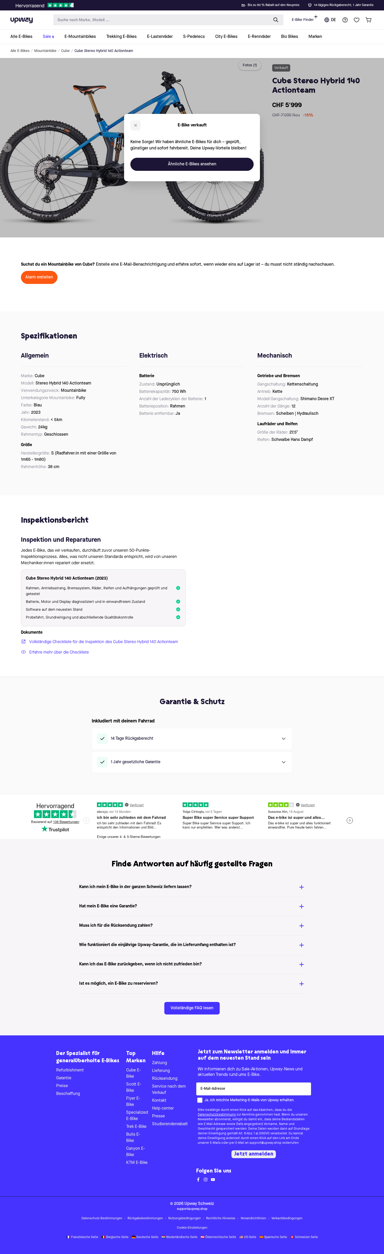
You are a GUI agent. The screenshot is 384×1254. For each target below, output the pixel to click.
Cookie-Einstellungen (192, 1227)
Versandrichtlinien (253, 1218)
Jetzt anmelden (253, 1154)
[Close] (196, 3)
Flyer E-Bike (133, 1101)
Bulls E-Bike (133, 1138)
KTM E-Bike (137, 1163)
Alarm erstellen (39, 277)
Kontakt (159, 1101)
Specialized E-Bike (137, 1116)
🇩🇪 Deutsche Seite (145, 1237)
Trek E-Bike (136, 1127)
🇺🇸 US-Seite (247, 1237)
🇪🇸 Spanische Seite (273, 1237)
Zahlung (159, 1063)
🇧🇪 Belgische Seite (115, 1237)
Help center (163, 1108)
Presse (158, 1116)
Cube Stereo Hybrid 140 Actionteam (103, 51)
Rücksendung (164, 1079)
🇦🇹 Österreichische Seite (218, 1237)
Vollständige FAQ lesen (192, 1008)
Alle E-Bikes (20, 51)
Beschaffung (68, 1094)
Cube (65, 51)
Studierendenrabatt (170, 1124)
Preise (62, 1086)
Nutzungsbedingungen (184, 1218)
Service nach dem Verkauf (169, 1089)
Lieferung (161, 1071)
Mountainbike (45, 51)
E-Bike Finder (303, 20)
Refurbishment (70, 1070)
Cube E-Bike (133, 1073)
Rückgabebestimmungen (145, 1218)
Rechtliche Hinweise (220, 1218)
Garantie (63, 1078)
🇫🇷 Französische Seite (82, 1237)
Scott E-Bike (133, 1087)
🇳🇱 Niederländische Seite (179, 1237)
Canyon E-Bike (135, 1152)
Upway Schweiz (199, 1204)
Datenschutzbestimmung (217, 1114)
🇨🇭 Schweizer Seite (304, 1237)
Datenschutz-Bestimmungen (102, 1218)
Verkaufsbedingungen (286, 1218)
